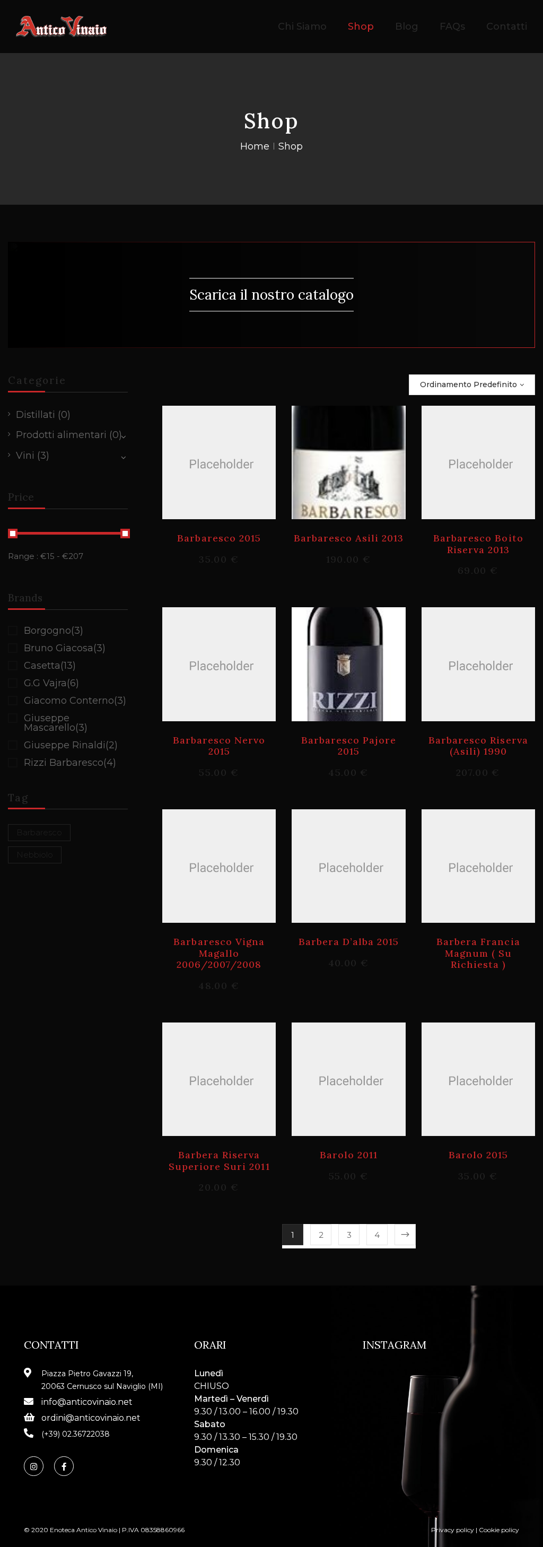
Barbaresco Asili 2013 (349, 538)
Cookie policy (499, 1530)
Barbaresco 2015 (219, 538)
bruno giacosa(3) (65, 648)
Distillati (35, 415)
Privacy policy (452, 1530)
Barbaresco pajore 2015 (349, 746)
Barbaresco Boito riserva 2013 (478, 544)
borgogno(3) (53, 630)
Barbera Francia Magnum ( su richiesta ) (478, 953)
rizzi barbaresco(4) (70, 762)
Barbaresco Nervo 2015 (219, 746)
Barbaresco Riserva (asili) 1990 (478, 746)
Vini (25, 455)
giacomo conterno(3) (75, 700)
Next (405, 1234)
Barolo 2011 (349, 1155)
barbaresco (39, 832)
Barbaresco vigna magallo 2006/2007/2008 (219, 953)
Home (254, 146)
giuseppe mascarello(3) (55, 722)
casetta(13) (50, 665)
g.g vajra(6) (51, 683)
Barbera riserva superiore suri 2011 (219, 1161)
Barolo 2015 (478, 1155)
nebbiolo (34, 855)
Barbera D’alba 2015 (349, 942)
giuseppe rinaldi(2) (71, 745)
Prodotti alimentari (61, 435)
